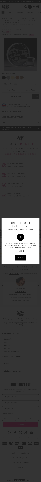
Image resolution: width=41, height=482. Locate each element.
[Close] (37, 220)
